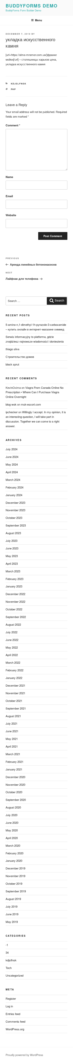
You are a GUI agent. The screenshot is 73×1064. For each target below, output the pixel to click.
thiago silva (12, 349)
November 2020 (15, 784)
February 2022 (14, 670)
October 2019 (14, 883)
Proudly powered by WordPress (24, 1055)
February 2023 (14, 579)
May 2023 (12, 556)
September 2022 (16, 617)
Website (11, 215)
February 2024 (14, 487)
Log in (9, 1006)
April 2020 (12, 838)
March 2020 (13, 845)
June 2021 (12, 731)
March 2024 (13, 480)
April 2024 (12, 472)
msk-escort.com (31, 404)
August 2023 (13, 533)
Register (11, 998)
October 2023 (14, 518)
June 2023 (12, 548)
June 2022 (12, 640)
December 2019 (15, 868)
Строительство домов (20, 357)
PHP (13, 89)
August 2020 (13, 807)
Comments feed (15, 1021)
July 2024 (11, 449)
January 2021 (14, 769)
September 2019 (16, 891)
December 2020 (15, 777)
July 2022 (11, 632)
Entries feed (13, 1014)
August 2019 (13, 899)
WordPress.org (15, 1029)
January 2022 (14, 678)
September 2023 (16, 525)
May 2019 (12, 922)
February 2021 (14, 762)
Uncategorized (14, 975)
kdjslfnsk (19, 83)
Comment (13, 125)
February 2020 (14, 853)
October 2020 (14, 792)
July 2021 (11, 723)
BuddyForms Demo (32, 5)
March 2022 (13, 662)
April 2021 (12, 746)
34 (7, 952)
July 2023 (11, 541)
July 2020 (11, 815)
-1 (7, 945)
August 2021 (13, 716)
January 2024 (14, 495)
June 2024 (12, 457)
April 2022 (12, 655)
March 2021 (13, 754)
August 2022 (13, 624)
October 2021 (14, 701)
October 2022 (14, 609)
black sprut (12, 364)
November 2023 (15, 510)
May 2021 (12, 739)
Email (9, 196)
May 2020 (12, 830)
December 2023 (15, 503)
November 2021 (15, 693)
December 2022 (15, 594)
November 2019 (15, 876)
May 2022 (12, 647)
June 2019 (12, 914)
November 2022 (15, 601)
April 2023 (12, 563)
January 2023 (14, 586)
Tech (9, 968)
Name (9, 177)
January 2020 (14, 861)
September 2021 (16, 708)
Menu (38, 20)
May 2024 (12, 464)
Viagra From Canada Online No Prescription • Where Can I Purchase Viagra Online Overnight (34, 392)
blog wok (11, 404)
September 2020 (16, 800)
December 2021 (15, 685)
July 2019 (11, 906)
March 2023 (13, 571)
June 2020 (12, 823)
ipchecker (12, 412)
